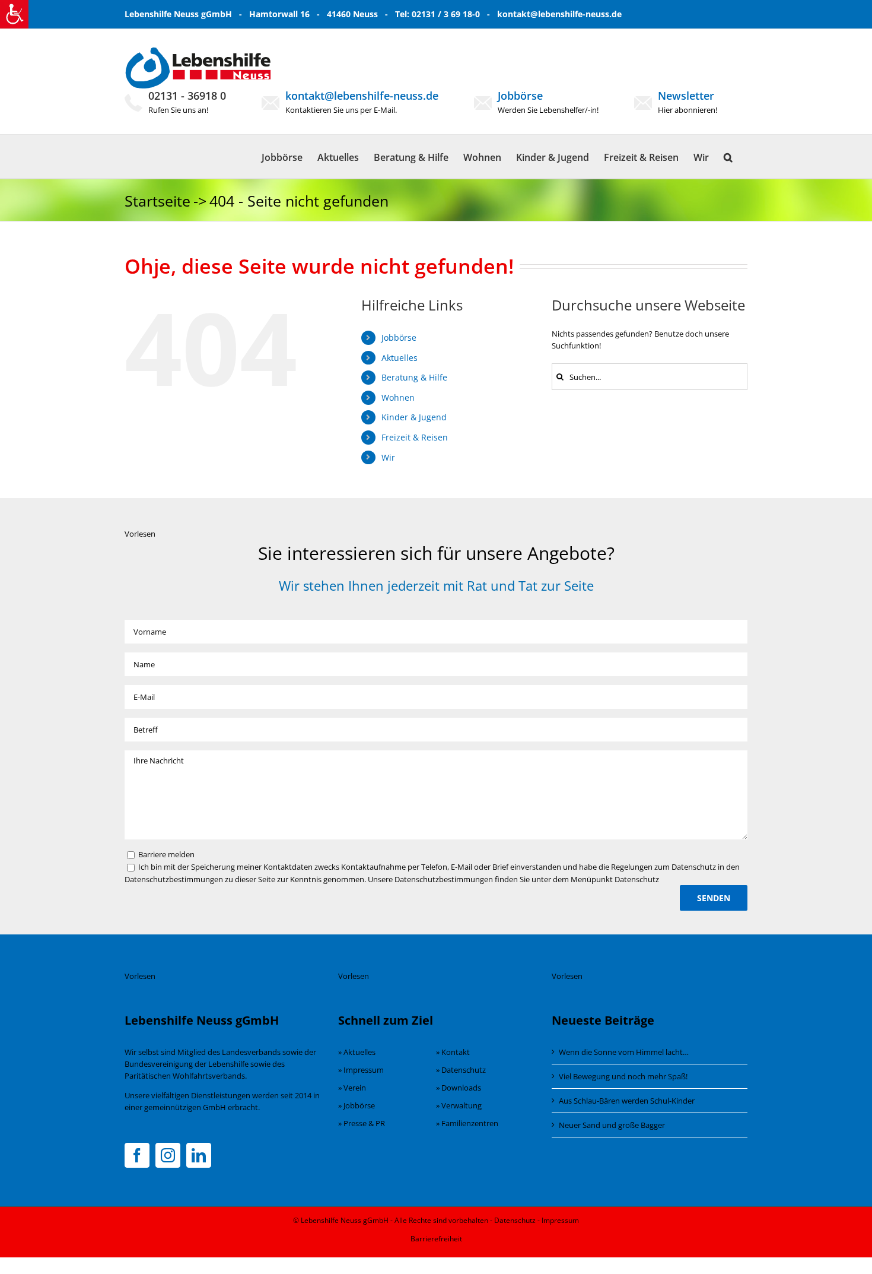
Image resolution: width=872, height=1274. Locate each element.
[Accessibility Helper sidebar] (14, 14)
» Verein (352, 1087)
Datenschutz (515, 1220)
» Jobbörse (356, 1105)
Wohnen (398, 397)
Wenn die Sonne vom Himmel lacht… (624, 1052)
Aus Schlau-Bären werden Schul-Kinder (627, 1100)
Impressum (560, 1220)
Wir (388, 457)
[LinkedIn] (198, 1155)
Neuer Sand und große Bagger (612, 1125)
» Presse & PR (361, 1123)
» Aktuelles (356, 1052)
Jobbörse (520, 95)
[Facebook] (137, 1155)
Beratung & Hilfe (414, 377)
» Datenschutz (461, 1069)
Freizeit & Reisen (414, 437)
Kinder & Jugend (414, 417)
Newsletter (686, 95)
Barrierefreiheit (436, 1239)
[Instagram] (167, 1155)
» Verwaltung (459, 1105)
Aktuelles (399, 357)
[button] (728, 156)
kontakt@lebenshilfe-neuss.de (559, 14)
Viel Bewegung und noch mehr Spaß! (623, 1076)
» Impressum (361, 1069)
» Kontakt (453, 1052)
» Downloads (458, 1087)
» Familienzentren (467, 1123)
